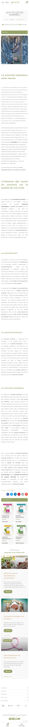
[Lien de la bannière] (3, 705)
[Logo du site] (15, 2)
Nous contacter (4, 700)
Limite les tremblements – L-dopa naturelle (7, 538)
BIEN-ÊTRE (12, 19)
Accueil (6, 19)
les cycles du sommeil (18, 199)
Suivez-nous (4, 697)
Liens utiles (3, 691)
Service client (4, 694)
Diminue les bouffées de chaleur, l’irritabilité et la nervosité (7, 518)
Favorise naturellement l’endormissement (21, 517)
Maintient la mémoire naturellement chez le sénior (20, 539)
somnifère (14, 142)
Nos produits (4, 687)
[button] (26, 32)
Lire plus (8, 591)
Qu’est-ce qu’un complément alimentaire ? (10, 575)
